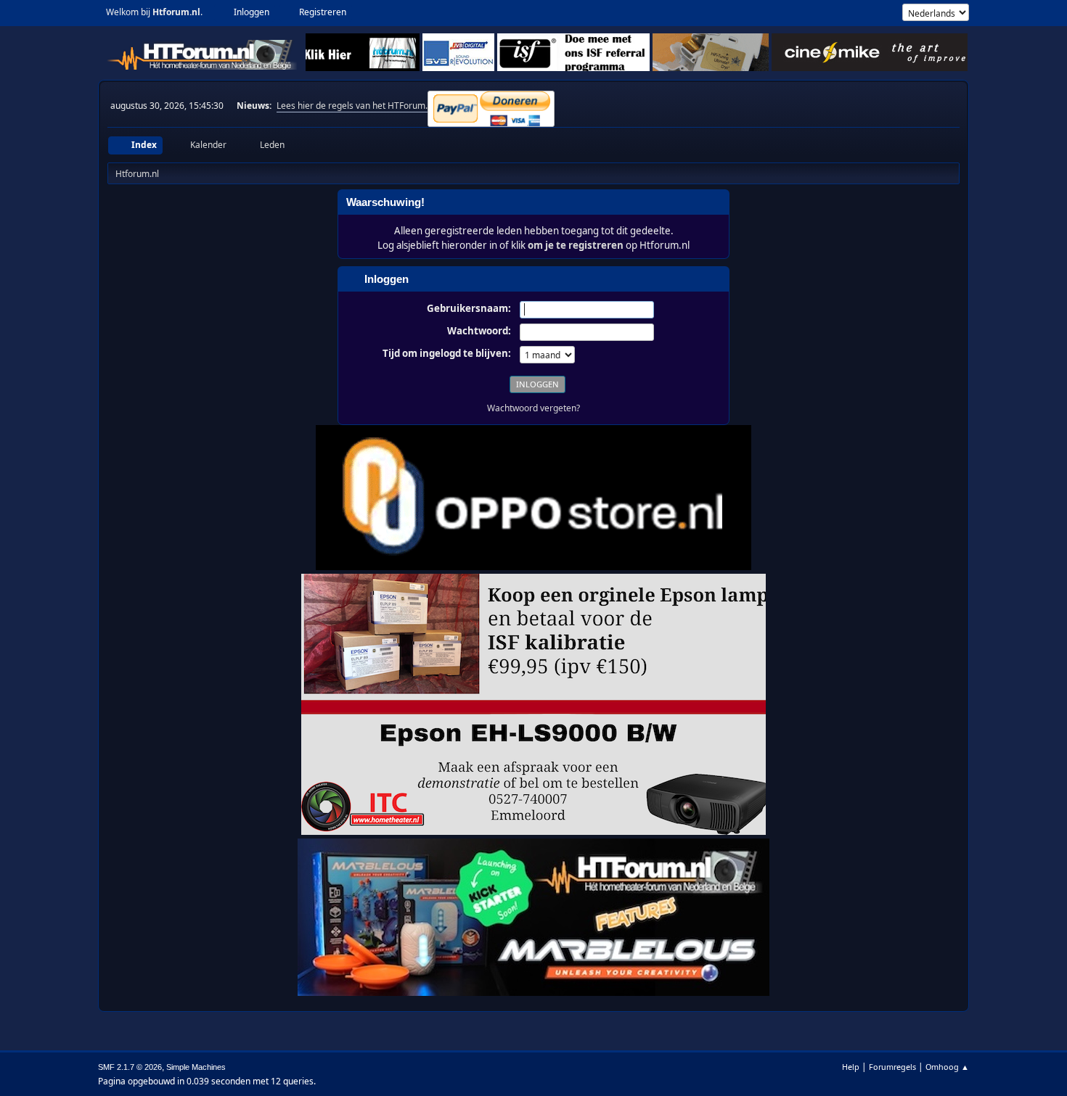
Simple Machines (196, 1067)
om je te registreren (576, 245)
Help (850, 1066)
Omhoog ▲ (947, 1066)
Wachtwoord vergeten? (533, 408)
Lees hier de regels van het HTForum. (352, 105)
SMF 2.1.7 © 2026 (130, 1067)
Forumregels (892, 1066)
